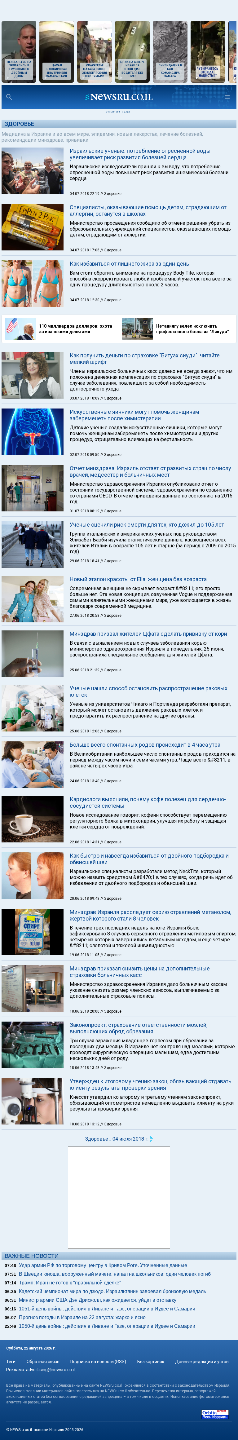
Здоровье (19, 124)
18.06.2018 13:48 (85, 1068)
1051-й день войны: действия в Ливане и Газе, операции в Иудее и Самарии (107, 1308)
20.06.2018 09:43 (85, 898)
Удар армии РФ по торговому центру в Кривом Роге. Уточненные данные (103, 1265)
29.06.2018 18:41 (85, 561)
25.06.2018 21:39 (85, 670)
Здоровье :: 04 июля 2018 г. (116, 1139)
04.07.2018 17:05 (85, 250)
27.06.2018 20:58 (85, 615)
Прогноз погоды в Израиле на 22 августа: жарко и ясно (82, 1317)
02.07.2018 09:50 (85, 455)
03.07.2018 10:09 (85, 398)
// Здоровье (110, 194)
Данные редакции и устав (202, 1361)
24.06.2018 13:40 (85, 781)
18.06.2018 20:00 (85, 1011)
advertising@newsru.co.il (50, 1369)
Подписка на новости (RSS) (98, 1361)
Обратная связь (43, 1361)
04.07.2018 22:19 (85, 194)
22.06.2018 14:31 (85, 842)
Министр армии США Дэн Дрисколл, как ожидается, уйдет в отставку (97, 1300)
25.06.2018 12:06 (85, 731)
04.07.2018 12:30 (85, 300)
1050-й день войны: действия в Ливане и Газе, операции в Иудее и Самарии (107, 1326)
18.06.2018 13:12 (85, 1124)
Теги (10, 1361)
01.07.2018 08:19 (85, 511)
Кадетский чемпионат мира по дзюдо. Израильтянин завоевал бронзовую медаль (112, 1291)
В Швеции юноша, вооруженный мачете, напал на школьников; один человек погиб (115, 1274)
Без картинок (150, 1361)
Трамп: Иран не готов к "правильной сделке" (70, 1282)
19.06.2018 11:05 (85, 955)
